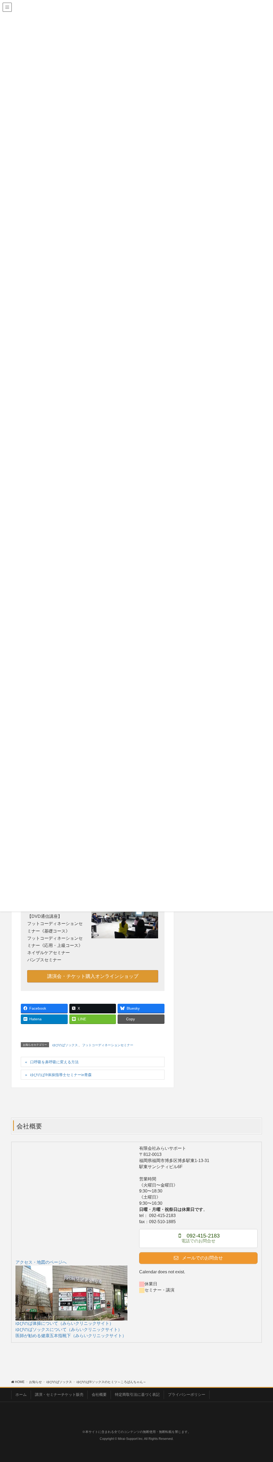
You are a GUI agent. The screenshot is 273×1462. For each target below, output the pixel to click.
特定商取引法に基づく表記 (137, 1394)
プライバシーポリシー (186, 1394)
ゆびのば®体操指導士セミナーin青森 (61, 1075)
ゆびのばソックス (65, 1045)
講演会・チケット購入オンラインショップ (92, 976)
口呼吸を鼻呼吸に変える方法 (54, 1062)
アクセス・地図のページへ (41, 1262)
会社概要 (99, 1394)
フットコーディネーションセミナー (107, 1045)
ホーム (21, 1394)
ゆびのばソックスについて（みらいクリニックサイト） (68, 1329)
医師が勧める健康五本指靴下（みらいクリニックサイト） (70, 1335)
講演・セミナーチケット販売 (59, 1394)
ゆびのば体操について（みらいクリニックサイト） (64, 1323)
